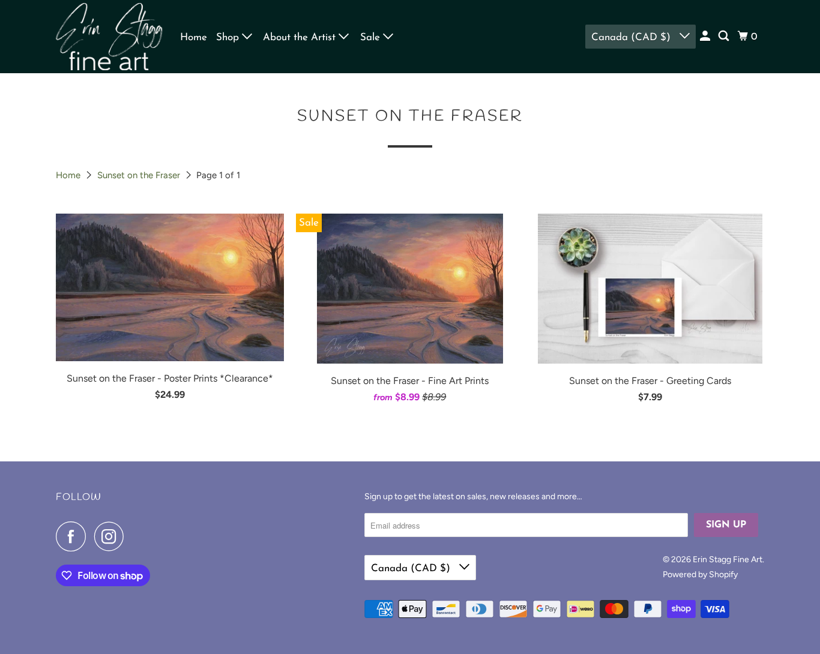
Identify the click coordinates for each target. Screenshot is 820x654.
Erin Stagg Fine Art (727, 559)
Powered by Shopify (700, 574)
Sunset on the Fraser (139, 175)
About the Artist (301, 37)
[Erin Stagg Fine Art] (110, 36)
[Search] (724, 37)
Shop (229, 37)
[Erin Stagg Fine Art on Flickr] (136, 536)
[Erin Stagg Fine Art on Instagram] (112, 536)
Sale (371, 37)
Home (193, 37)
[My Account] (706, 37)
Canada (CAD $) (632, 37)
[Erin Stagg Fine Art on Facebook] (74, 536)
